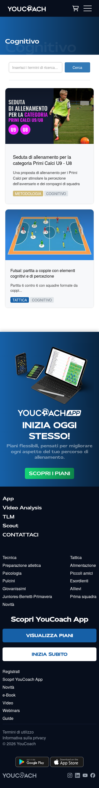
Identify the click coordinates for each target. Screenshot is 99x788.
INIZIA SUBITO (50, 654)
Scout (11, 525)
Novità (8, 604)
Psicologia (12, 573)
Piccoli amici (81, 573)
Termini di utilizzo (18, 732)
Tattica (76, 557)
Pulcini (9, 581)
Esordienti (79, 581)
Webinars (11, 710)
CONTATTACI (20, 534)
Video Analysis (22, 507)
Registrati (11, 671)
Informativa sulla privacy (24, 738)
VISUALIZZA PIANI (49, 635)
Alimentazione (83, 565)
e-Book (9, 695)
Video (8, 703)
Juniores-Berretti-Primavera (27, 596)
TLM (8, 516)
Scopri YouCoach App (23, 679)
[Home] (31, 8)
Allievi (75, 588)
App (8, 498)
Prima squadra (83, 596)
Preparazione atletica (22, 565)
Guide (8, 718)
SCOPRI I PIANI (49, 473)
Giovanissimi (14, 588)
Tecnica (9, 557)
